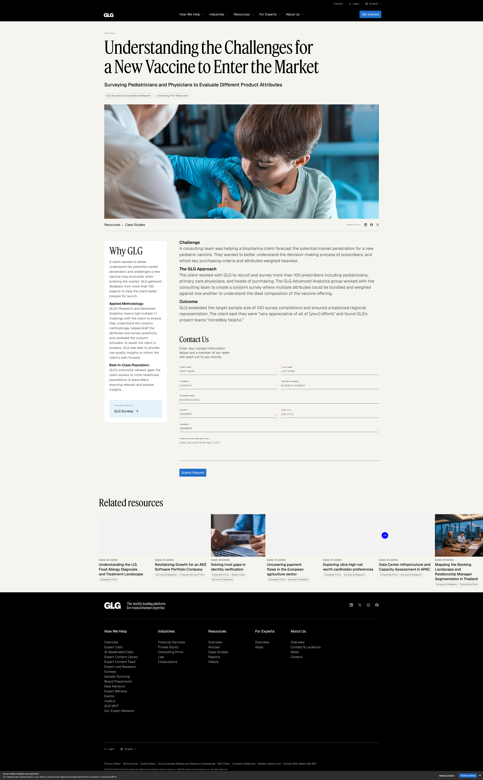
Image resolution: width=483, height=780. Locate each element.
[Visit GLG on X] (360, 605)
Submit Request (192, 472)
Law (161, 657)
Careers (338, 3)
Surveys (110, 671)
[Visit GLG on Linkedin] (351, 605)
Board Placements (118, 681)
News (295, 652)
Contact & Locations (306, 647)
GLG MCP (111, 706)
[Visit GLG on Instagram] (368, 605)
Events (109, 696)
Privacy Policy (112, 763)
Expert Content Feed (119, 662)
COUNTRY (183, 410)
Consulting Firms (170, 652)
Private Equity (168, 647)
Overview (111, 642)
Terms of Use (130, 763)
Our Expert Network (119, 711)
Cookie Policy (148, 763)
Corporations (167, 662)
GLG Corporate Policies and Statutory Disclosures (186, 763)
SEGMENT (184, 424)
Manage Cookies (446, 775)
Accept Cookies (468, 775)
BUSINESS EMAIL (187, 396)
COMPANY (184, 381)
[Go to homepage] (112, 605)
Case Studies (218, 652)
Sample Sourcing (117, 676)
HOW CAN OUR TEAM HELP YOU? (194, 439)
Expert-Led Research (120, 667)
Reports (214, 657)
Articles (214, 647)
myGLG (109, 701)
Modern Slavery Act (269, 763)
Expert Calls (113, 647)
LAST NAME (286, 367)
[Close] (479, 775)
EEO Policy (224, 763)
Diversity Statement (244, 763)
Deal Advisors (114, 686)
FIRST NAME (185, 367)
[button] (354, 3)
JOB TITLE (286, 410)
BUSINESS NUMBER (290, 381)
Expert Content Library (121, 657)
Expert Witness (115, 691)
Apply (259, 647)
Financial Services (171, 642)
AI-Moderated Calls (118, 652)
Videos (213, 662)
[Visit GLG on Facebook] (377, 605)
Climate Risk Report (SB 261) (299, 763)
